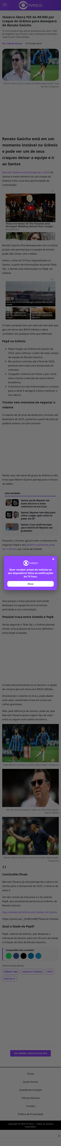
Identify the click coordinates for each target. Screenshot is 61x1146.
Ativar (30, 584)
